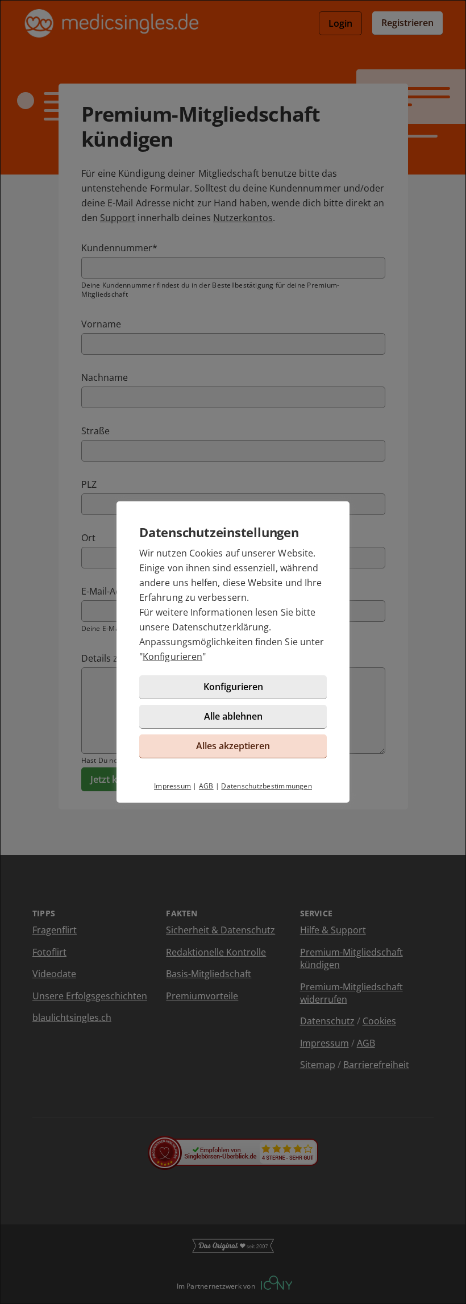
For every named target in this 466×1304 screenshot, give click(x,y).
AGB (206, 786)
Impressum (172, 786)
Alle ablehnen (233, 716)
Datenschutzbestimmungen (266, 786)
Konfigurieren (172, 656)
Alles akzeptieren (233, 746)
